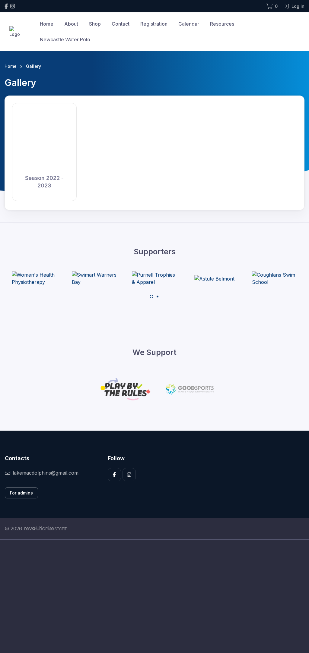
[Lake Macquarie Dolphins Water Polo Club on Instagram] (12, 6)
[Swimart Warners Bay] (94, 278)
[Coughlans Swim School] (274, 278)
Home (46, 24)
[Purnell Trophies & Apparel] (154, 278)
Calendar (188, 24)
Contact (120, 24)
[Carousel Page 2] (157, 296)
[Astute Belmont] (214, 278)
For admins (21, 492)
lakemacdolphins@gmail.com (45, 473)
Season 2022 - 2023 (44, 182)
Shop (95, 24)
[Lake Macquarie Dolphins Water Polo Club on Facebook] (6, 6)
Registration (153, 24)
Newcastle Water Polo (65, 39)
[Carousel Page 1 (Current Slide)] (151, 296)
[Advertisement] (154, 596)
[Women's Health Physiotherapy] (34, 278)
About (71, 24)
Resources (222, 24)
